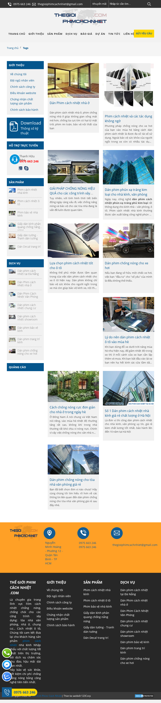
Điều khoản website (23, 93)
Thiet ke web (70, 696)
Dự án (100, 34)
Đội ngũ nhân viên (22, 80)
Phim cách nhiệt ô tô (96, 600)
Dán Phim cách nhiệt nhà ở (70, 103)
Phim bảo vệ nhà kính (97, 606)
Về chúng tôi (18, 74)
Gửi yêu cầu (144, 33)
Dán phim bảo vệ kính (134, 642)
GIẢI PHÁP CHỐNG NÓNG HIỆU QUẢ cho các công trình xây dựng (72, 193)
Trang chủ (16, 34)
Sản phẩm (54, 34)
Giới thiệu (36, 34)
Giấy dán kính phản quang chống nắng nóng (96, 617)
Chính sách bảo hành (24, 110)
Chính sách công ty (22, 87)
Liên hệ (128, 34)
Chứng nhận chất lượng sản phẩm (21, 101)
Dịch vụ (71, 34)
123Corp (86, 696)
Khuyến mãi (99, 3)
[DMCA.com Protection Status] (144, 696)
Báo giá (86, 34)
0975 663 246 (24, 692)
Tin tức (114, 34)
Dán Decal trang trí (95, 638)
